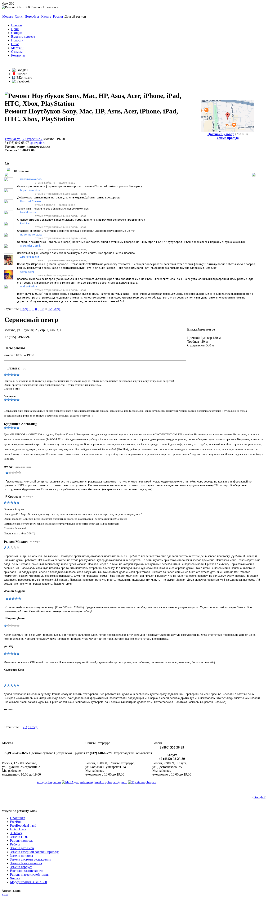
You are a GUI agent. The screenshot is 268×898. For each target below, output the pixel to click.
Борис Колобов (30, 190)
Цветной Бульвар (220, 134)
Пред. (24, 309)
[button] (18, 182)
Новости (17, 40)
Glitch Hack (18, 829)
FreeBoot (16, 821)
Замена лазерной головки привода (34, 852)
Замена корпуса (21, 867)
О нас (15, 44)
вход (5, 894)
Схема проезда (228, 138)
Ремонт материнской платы (29, 874)
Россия (58, 16)
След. (57, 309)
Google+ (259, 797)
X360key (16, 833)
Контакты (18, 55)
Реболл (15, 844)
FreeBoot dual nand (23, 825)
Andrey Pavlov (28, 286)
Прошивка (17, 818)
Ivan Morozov (28, 212)
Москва (7, 16)
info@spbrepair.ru (49, 782)
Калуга (46, 16)
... (33, 309)
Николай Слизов (30, 201)
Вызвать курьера (23, 36)
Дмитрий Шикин (30, 256)
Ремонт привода (21, 840)
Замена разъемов (22, 848)
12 (50, 309)
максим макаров (31, 179)
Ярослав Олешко (31, 234)
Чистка (15, 878)
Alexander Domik (30, 245)
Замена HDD (19, 837)
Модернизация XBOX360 (28, 882)
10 (42, 309)
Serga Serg (27, 271)
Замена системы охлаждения (30, 859)
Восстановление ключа (26, 870)
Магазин (17, 48)
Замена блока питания (26, 863)
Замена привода (21, 855)
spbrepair (150, 782)
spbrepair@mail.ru (92, 782)
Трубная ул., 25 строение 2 (24, 139)
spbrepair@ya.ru (116, 782)
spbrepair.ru (37, 142)
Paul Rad (25, 223)
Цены (15, 29)
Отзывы (17, 51)
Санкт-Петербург (27, 16)
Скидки (16, 33)
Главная (16, 25)
